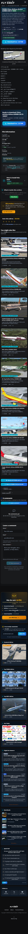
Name (5, 528)
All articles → (14, 843)
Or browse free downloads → (14, 621)
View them (14, 197)
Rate (14, 27)
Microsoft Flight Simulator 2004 (13, 5)
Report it (14, 168)
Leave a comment (14, 503)
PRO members (10, 159)
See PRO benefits (8, 211)
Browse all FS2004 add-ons (15, 480)
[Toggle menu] (25, 2)
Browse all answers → (14, 804)
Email (4, 535)
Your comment (7, 544)
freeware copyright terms (13, 167)
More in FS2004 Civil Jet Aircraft (14, 484)
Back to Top (14, 918)
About (12, 910)
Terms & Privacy (19, 910)
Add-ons (3, 5)
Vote (5, 882)
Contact (7, 910)
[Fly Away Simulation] (12, 2)
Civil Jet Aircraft (24, 5)
